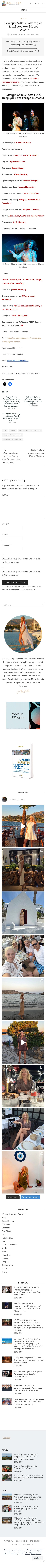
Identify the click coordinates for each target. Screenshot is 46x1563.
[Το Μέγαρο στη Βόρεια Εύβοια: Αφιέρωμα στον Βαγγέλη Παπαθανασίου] (7, 1373)
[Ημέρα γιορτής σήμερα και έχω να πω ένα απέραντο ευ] (23, 1129)
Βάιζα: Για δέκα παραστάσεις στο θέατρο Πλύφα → (36, 453)
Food (4, 1234)
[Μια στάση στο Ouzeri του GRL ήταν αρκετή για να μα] (23, 1042)
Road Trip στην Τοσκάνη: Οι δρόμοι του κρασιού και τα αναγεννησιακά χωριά (26, 1456)
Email (5, 534)
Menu (24, 10)
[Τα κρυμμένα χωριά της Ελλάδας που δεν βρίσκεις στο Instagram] (7, 1477)
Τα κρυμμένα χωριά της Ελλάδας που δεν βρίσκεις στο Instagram (28, 1476)
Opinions (5, 1258)
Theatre (23, 19)
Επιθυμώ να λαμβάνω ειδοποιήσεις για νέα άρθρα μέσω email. (21, 573)
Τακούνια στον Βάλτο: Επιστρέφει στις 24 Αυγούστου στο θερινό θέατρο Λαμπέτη (28, 1388)
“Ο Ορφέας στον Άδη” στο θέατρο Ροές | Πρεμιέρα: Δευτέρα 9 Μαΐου (11, 417)
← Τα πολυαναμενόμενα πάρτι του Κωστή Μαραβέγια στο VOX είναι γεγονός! (11, 456)
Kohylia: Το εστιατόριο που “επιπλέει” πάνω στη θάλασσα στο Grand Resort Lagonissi (27, 1496)
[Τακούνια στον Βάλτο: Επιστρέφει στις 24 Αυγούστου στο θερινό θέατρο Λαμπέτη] (7, 1387)
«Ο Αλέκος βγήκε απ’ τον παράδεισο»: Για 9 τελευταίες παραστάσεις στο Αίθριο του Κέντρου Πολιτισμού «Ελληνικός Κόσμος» (28, 1325)
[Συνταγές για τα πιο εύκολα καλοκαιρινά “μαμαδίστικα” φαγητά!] (7, 1508)
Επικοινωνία (35, 1541)
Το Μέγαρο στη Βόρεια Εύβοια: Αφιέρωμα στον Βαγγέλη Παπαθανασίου (28, 1374)
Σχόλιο (5, 495)
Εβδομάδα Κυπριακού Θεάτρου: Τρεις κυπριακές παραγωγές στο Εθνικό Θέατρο (28, 1360)
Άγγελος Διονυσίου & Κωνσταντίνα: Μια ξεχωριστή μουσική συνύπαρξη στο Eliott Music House (27, 1307)
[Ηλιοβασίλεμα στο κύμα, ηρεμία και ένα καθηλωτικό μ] (23, 826)
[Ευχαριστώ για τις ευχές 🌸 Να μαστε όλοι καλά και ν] (23, 869)
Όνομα (5, 524)
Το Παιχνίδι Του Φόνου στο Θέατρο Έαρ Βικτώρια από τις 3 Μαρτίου (32, 400)
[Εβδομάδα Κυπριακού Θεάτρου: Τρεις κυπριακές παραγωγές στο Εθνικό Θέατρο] (7, 1360)
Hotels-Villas (7, 1238)
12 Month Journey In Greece (14, 1214)
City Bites (6, 1224)
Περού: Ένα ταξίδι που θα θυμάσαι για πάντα (25, 1467)
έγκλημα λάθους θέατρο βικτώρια (30, 430)
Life (3, 1241)
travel (4, 430)
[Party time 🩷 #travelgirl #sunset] (23, 999)
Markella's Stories (9, 1244)
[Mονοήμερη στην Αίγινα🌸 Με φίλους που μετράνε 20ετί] (23, 956)
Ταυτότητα (8, 1541)
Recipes (5, 1261)
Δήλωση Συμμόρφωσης (22, 1545)
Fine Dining (7, 1231)
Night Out (6, 1255)
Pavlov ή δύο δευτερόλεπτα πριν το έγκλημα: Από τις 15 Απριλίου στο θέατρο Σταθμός (11, 401)
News (4, 1251)
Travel (4, 1272)
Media (4, 1248)
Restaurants (7, 1265)
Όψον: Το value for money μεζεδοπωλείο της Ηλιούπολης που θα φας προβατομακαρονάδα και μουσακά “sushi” (29, 1521)
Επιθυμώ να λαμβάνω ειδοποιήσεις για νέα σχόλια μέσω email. (21, 560)
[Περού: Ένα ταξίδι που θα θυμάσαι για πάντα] (7, 1468)
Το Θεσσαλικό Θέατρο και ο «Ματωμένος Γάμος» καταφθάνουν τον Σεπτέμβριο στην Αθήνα (27, 1291)
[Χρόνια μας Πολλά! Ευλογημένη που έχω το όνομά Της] (23, 912)
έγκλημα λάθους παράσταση (12, 435)
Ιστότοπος (7, 545)
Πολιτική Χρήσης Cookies (33, 1554)
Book (4, 1217)
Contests (6, 1227)
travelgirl (13, 430)
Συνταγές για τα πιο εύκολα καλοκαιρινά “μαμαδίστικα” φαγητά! (26, 1508)
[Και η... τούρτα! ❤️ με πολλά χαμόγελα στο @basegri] (23, 1086)
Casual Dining (8, 1221)
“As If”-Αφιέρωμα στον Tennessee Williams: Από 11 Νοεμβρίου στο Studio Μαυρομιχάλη (29, 1401)
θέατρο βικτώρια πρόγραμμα (12, 439)
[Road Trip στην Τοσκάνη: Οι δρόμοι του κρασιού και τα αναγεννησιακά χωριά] (7, 1456)
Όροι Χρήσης (21, 1541)
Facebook (6, 1438)
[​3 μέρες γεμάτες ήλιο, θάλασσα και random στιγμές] (23, 1172)
